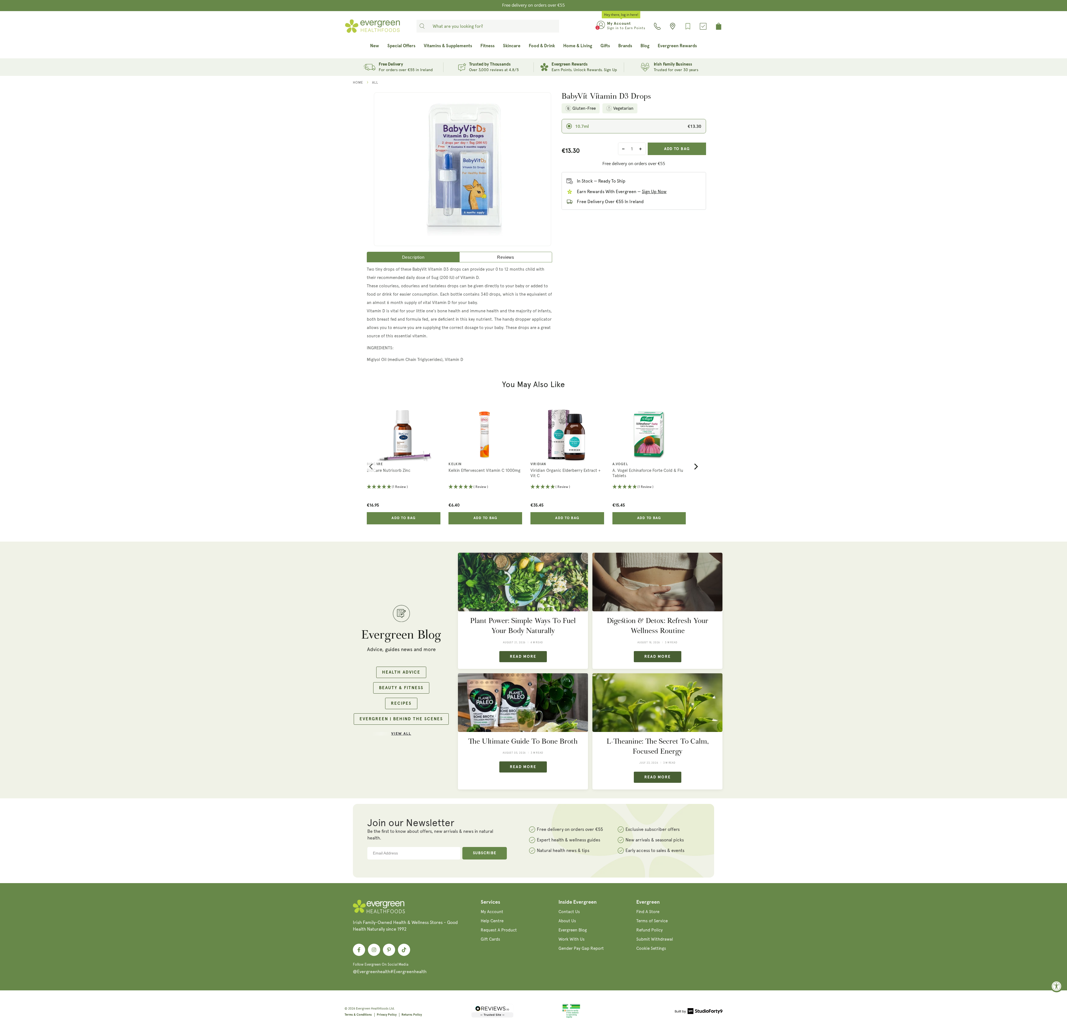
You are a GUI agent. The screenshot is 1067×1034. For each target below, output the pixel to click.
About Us (567, 920)
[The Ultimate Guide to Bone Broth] (523, 702)
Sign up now (654, 191)
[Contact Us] (657, 26)
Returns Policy (412, 1014)
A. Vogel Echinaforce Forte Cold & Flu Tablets (647, 473)
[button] (403, 487)
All (375, 82)
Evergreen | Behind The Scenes (401, 719)
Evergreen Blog (573, 930)
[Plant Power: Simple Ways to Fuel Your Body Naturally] (523, 582)
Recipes (401, 703)
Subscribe (485, 853)
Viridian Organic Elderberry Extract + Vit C (565, 473)
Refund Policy (649, 930)
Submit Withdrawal (654, 939)
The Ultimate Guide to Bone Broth (523, 741)
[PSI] (571, 1017)
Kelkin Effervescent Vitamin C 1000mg (484, 470)
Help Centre (492, 920)
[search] (422, 26)
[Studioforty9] (698, 1012)
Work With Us (572, 939)
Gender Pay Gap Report (581, 948)
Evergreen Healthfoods (372, 1008)
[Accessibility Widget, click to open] (1056, 986)
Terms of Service (652, 920)
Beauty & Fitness (401, 688)
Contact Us (569, 911)
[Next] (695, 466)
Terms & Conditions (358, 1014)
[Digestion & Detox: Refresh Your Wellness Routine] (657, 582)
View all (401, 734)
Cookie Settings (651, 948)
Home (358, 82)
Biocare (375, 464)
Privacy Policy (387, 1014)
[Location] (672, 26)
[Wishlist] (687, 26)
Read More (523, 657)
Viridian (538, 464)
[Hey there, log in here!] (601, 26)
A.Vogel (620, 464)
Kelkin (455, 464)
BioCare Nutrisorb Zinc (388, 470)
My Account (492, 911)
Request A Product (499, 930)
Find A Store (647, 911)
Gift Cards (490, 939)
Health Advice (401, 672)
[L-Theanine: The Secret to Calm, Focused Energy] (657, 702)
